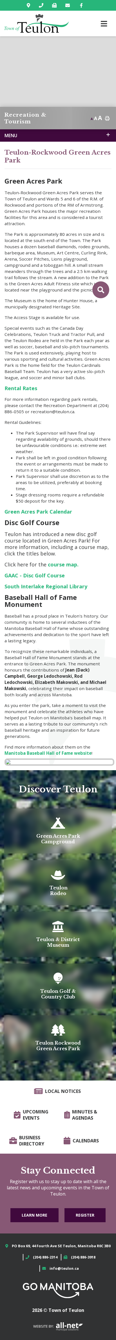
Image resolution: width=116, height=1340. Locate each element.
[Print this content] (107, 118)
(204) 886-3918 (83, 1257)
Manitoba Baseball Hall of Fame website (48, 753)
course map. (63, 564)
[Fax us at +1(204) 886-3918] (55, 5)
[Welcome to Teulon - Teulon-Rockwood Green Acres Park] (36, 23)
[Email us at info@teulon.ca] (68, 5)
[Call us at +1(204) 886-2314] (42, 5)
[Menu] (103, 23)
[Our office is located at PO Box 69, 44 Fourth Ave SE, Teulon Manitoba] (29, 5)
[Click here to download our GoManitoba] (58, 1290)
